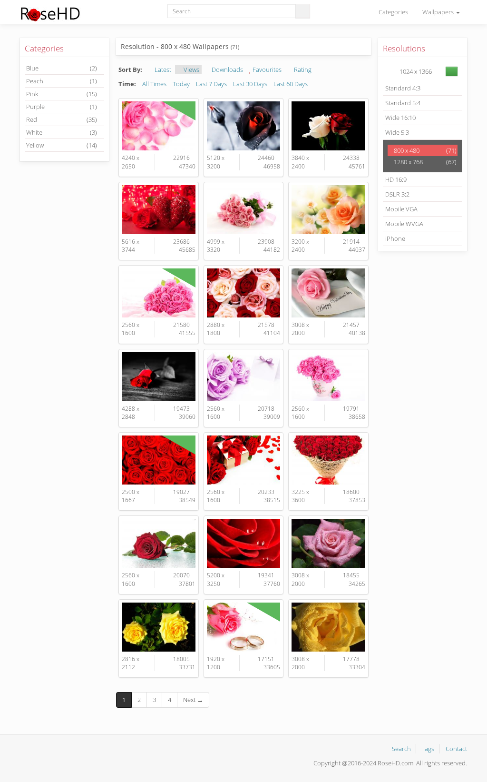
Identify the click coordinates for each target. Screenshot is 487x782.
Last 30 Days (250, 83)
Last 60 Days (290, 83)
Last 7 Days (211, 83)
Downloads (226, 69)
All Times (154, 83)
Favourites (266, 69)
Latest (162, 69)
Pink (61, 93)
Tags (428, 748)
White (61, 132)
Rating (302, 69)
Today (181, 83)
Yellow (61, 145)
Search (401, 748)
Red (61, 119)
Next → (193, 699)
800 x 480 (424, 150)
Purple (61, 106)
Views (190, 69)
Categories (393, 12)
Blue (61, 68)
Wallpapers (438, 12)
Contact (456, 748)
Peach (61, 81)
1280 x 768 (424, 162)
